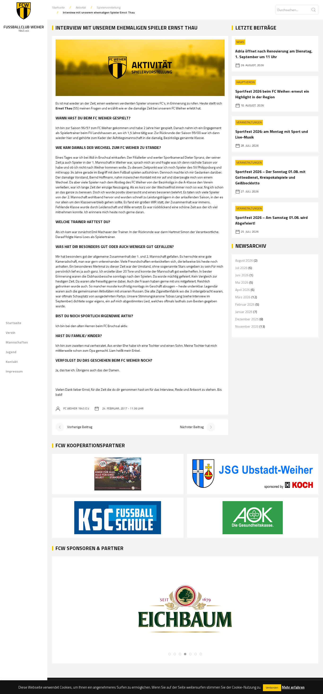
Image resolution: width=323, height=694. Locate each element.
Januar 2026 (244, 311)
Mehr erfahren (293, 687)
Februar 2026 (245, 304)
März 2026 (243, 297)
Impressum (14, 371)
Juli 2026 (241, 267)
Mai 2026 (242, 282)
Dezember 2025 (247, 319)
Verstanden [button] (272, 688)
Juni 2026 (242, 275)
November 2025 (247, 326)
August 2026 (244, 260)
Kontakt (12, 361)
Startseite (13, 322)
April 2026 (242, 289)
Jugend (11, 351)
